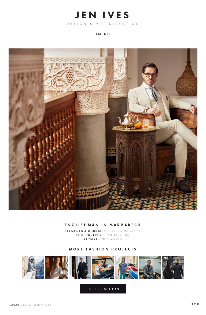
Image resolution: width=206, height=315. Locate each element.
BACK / (103, 289)
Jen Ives (103, 15)
